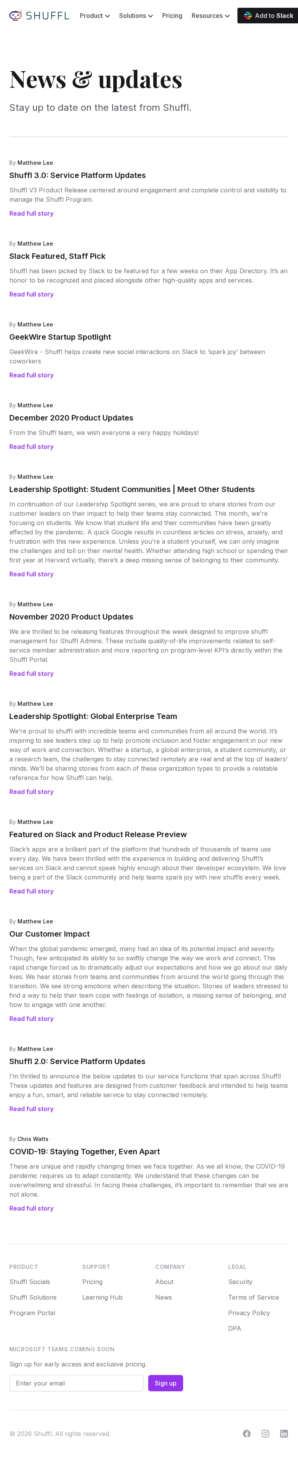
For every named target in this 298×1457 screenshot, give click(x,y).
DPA (234, 1328)
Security (240, 1282)
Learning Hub (102, 1297)
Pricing (172, 15)
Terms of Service (253, 1297)
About (164, 1282)
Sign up (166, 1383)
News (163, 1297)
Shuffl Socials (29, 1282)
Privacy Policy (249, 1313)
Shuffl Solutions (33, 1297)
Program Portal (32, 1313)
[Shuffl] (39, 15)
